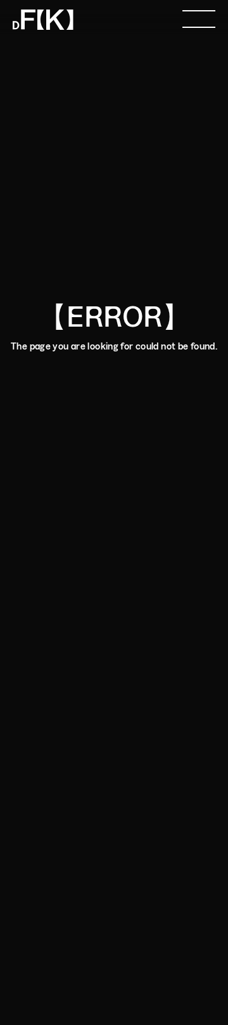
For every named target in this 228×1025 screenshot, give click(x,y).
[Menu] (198, 17)
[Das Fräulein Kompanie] (43, 17)
